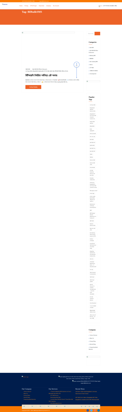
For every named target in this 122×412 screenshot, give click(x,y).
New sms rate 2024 (92, 229)
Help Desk (41, 5)
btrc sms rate (92, 136)
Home (20, 5)
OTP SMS (92, 68)
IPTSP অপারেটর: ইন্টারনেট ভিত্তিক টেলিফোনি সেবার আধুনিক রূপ (92, 199)
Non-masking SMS (94, 61)
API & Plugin (33, 5)
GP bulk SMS (92, 167)
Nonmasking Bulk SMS (55, 397)
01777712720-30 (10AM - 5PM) (28, 1)
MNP (91, 210)
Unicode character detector (92, 298)
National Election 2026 (92, 224)
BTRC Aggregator (92, 129)
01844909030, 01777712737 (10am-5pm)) (90, 381)
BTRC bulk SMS (93, 133)
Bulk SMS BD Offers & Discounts (39, 69)
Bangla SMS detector (92, 122)
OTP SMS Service (54, 395)
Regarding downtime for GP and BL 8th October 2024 (92, 254)
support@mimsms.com (44, 1)
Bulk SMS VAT (92, 151)
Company (48, 5)
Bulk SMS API (92, 142)
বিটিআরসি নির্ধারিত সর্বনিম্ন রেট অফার (61, 71)
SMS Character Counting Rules (93, 273)
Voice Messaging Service (56, 403)
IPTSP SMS (46, 71)
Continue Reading (33, 87)
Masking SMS (93, 55)
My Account (56, 5)
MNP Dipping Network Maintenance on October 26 (93, 215)
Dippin (91, 154)
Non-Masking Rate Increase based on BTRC (93, 234)
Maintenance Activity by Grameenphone (93, 205)
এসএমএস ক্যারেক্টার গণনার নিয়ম (93, 306)
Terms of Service (93, 335)
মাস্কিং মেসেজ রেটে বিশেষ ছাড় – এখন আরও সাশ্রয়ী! (93, 316)
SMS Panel (92, 277)
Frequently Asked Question (30, 399)
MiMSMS (91, 58)
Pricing (26, 5)
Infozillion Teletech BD (92, 178)
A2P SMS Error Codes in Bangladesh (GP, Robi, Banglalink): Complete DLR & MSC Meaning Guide (87, 398)
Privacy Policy (93, 341)
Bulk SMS (92, 47)
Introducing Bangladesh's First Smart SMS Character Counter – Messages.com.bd (93, 186)
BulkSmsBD (41, 71)
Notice (91, 65)
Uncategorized (93, 74)
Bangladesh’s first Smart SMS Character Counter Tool (93, 116)
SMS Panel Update (92, 280)
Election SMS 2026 (92, 163)
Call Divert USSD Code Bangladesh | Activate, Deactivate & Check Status (86, 393)
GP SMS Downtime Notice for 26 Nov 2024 (92, 173)
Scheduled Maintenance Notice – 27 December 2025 (93, 264)
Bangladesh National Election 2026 (92, 109)
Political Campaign (92, 239)
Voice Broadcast (93, 303)
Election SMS (92, 160)
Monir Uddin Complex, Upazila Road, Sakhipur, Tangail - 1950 (78, 378)
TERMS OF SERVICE (94, 71)
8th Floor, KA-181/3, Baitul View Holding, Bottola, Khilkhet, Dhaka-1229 (79, 376)
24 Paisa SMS (29, 71)
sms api (91, 269)
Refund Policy (93, 344)
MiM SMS (28, 69)
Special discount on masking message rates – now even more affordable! (93, 289)
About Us (92, 338)
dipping (91, 157)
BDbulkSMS (35, 71)
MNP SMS (52, 71)
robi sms (91, 259)
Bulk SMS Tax (92, 148)
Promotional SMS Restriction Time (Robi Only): (93, 246)
